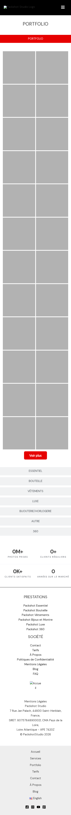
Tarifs (35, 650)
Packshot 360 (35, 629)
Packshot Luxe (35, 624)
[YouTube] (38, 807)
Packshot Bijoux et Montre (36, 620)
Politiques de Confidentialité (35, 659)
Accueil (35, 752)
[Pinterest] (44, 807)
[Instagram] (32, 807)
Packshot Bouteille (35, 610)
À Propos (35, 655)
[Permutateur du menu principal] (63, 7)
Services (35, 758)
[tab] (35, 39)
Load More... (35, 456)
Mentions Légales (35, 664)
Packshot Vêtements (35, 615)
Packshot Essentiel (35, 606)
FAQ (35, 674)
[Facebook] (27, 807)
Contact (35, 645)
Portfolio (35, 765)
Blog (35, 669)
